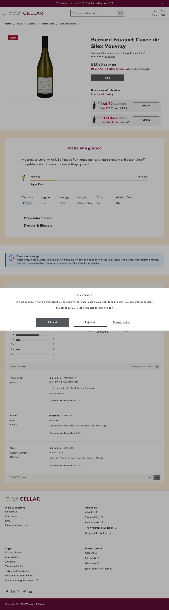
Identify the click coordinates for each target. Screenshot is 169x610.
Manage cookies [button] (121, 322)
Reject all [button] (90, 322)
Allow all (52, 322)
